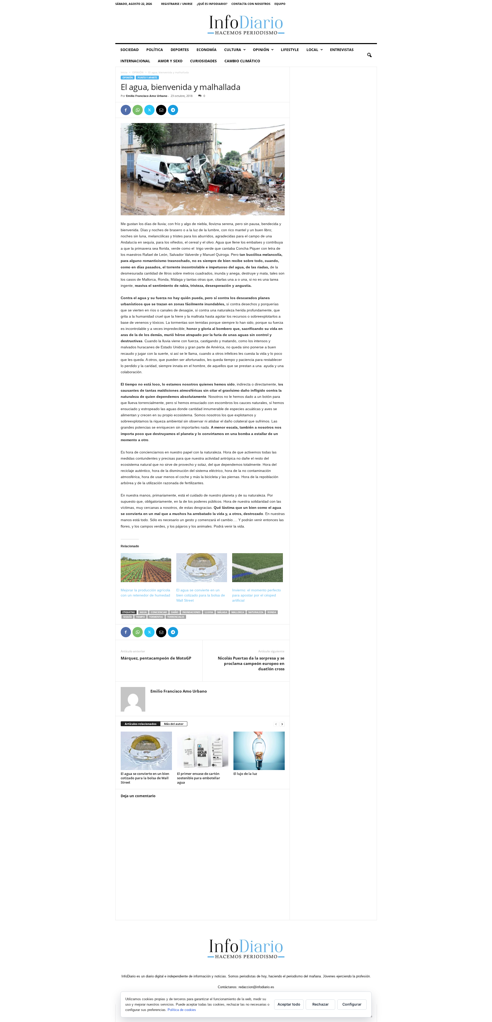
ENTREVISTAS (342, 49)
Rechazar (320, 1004)
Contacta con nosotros (250, 4)
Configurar (352, 1004)
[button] (369, 55)
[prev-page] (276, 724)
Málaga (222, 612)
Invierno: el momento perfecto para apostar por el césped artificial (256, 595)
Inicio (124, 72)
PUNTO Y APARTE (147, 77)
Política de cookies (182, 1010)
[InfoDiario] (246, 25)
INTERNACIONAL (135, 60)
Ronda (272, 612)
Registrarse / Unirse (176, 4)
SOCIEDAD (129, 49)
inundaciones (191, 612)
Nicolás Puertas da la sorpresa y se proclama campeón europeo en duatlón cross (251, 663)
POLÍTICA (154, 49)
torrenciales (175, 617)
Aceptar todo (289, 1004)
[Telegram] (173, 110)
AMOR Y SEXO (170, 60)
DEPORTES (180, 49)
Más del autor (173, 724)
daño (174, 612)
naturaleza (255, 612)
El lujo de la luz (245, 773)
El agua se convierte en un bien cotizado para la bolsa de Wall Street (200, 595)
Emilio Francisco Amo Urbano (146, 96)
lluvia (209, 612)
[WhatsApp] (137, 110)
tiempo (140, 617)
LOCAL (312, 49)
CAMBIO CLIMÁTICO (242, 60)
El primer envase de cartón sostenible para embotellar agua (198, 778)
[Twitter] (149, 110)
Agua (143, 612)
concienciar (159, 612)
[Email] (161, 110)
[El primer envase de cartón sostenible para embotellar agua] (202, 751)
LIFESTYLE (290, 49)
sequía (127, 617)
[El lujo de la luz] (259, 751)
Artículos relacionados (140, 724)
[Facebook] (126, 110)
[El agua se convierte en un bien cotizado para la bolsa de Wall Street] (201, 567)
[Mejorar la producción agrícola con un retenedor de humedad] (146, 567)
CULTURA (232, 49)
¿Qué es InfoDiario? (212, 4)
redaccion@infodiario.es (256, 987)
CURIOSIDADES (203, 60)
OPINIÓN (261, 49)
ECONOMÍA (207, 49)
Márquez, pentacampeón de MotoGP (156, 658)
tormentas (156, 617)
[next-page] (282, 724)
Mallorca (237, 612)
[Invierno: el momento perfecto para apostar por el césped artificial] (257, 567)
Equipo (279, 4)
